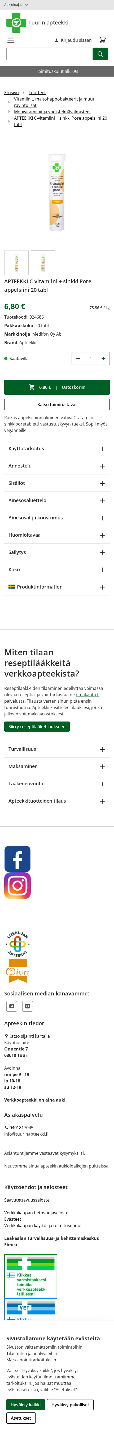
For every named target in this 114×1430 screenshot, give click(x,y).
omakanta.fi (87, 695)
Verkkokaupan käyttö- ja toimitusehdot (43, 1225)
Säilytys (17, 552)
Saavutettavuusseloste (27, 1200)
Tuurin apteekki (48, 22)
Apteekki (27, 342)
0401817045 (21, 1128)
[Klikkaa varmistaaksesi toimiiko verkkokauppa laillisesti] (57, 1298)
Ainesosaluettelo (27, 500)
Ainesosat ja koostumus (35, 517)
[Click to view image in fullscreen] (57, 191)
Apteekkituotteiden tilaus (37, 801)
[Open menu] (10, 40)
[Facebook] (11, 1006)
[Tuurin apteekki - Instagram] (57, 885)
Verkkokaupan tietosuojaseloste (36, 1213)
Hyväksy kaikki (26, 1405)
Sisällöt (16, 483)
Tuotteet (37, 92)
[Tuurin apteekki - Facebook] (57, 859)
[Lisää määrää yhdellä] (103, 358)
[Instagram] (27, 1006)
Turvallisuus (22, 749)
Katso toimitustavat (57, 404)
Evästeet (12, 1219)
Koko (14, 569)
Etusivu (11, 92)
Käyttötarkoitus (26, 448)
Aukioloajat (13, 4)
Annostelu (20, 465)
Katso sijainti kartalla (29, 1036)
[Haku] (100, 54)
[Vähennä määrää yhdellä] (78, 358)
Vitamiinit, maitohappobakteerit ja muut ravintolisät (54, 102)
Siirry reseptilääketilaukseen (36, 726)
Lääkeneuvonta (25, 783)
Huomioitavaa (24, 535)
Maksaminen (23, 766)
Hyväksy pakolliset (70, 1405)
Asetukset (21, 1418)
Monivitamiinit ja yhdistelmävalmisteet (52, 112)
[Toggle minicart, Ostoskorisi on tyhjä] (103, 40)
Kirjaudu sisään (76, 40)
